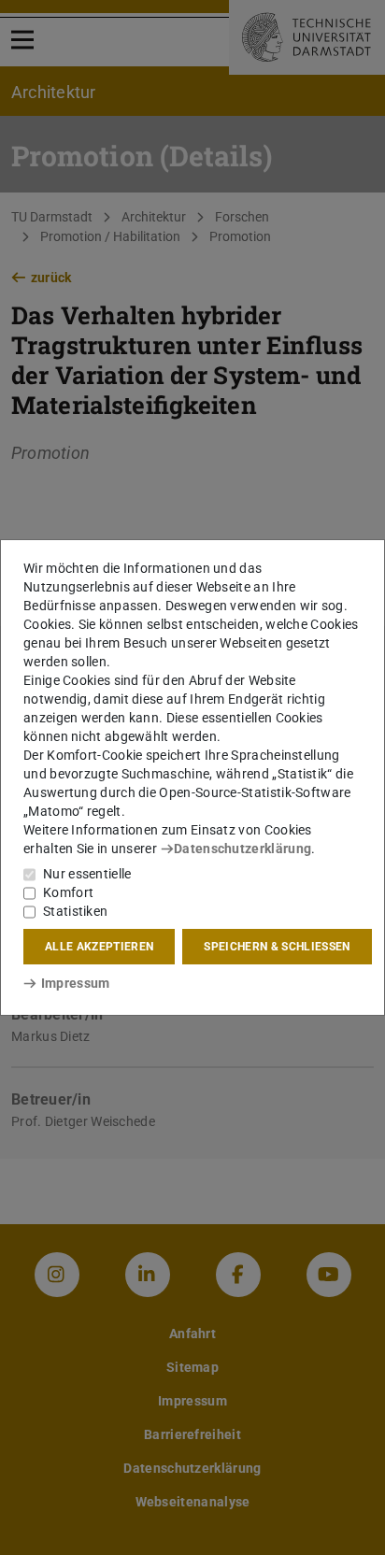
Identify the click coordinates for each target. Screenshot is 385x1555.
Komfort (68, 892)
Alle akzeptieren (99, 946)
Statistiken (75, 911)
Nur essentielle (87, 873)
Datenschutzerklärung (242, 848)
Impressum (75, 983)
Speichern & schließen (276, 946)
